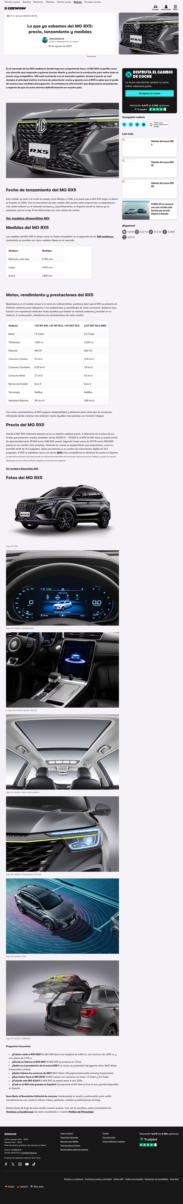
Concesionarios (109, 1137)
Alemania (24, 1186)
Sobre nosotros (66, 1133)
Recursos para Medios (69, 1141)
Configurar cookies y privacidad (98, 1179)
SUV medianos (105, 236)
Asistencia (10, 1133)
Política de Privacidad (80, 1111)
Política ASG (118, 1179)
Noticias (78, 2)
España (11, 1186)
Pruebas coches (93, 2)
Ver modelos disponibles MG (27, 218)
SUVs (60, 452)
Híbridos (50, 2)
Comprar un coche (149, 93)
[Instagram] (20, 1165)
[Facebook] (6, 1165)
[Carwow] (15, 8)
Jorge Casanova (56, 38)
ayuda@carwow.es (29, 1153)
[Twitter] (13, 1165)
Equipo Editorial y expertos (114, 1141)
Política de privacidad (134, 1179)
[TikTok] (34, 1165)
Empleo (106, 1133)
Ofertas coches (12, 2)
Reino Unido (39, 1186)
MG (8, 16)
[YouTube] (27, 1165)
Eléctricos (38, 2)
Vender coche (64, 2)
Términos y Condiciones (19, 1111)
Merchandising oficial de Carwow (74, 1149)
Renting (27, 2)
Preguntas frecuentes (69, 1137)
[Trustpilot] (150, 109)
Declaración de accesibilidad (156, 1179)
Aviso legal (174, 1179)
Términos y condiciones (73, 1179)
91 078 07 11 (16, 1150)
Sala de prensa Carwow (70, 1145)
